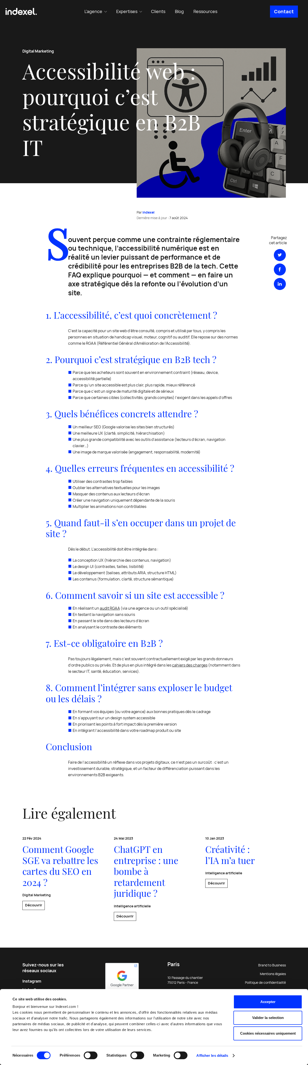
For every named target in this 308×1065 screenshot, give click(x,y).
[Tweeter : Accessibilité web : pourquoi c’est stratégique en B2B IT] (280, 255)
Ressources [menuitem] (205, 11)
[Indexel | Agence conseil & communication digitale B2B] (21, 11)
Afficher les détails (212, 1055)
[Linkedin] (280, 284)
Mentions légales (273, 974)
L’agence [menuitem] (93, 11)
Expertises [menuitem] (126, 11)
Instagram (31, 981)
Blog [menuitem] (179, 11)
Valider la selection (268, 1018)
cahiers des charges (189, 665)
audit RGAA (110, 608)
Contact (284, 11)
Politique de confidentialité (265, 982)
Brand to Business (272, 965)
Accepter (268, 1002)
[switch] (90, 1055)
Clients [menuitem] (158, 11)
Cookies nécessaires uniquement (268, 1033)
